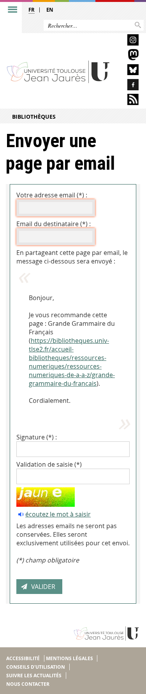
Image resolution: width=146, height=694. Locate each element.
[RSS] (128, 100)
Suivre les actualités (34, 675)
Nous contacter (27, 684)
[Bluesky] (128, 71)
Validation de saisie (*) (49, 464)
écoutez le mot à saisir (58, 514)
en (49, 9)
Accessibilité (23, 658)
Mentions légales (69, 658)
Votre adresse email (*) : (51, 195)
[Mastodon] (128, 56)
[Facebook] (128, 86)
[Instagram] (128, 41)
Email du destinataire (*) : (53, 224)
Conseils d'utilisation (35, 667)
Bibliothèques (34, 116)
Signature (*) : (36, 437)
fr (31, 9)
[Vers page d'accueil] (58, 71)
